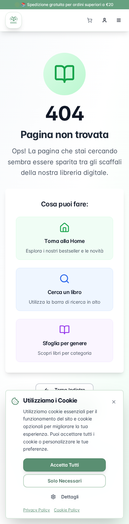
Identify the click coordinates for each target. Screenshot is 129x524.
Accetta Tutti (64, 465)
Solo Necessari (65, 481)
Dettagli (69, 496)
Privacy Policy (36, 509)
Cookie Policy (67, 509)
